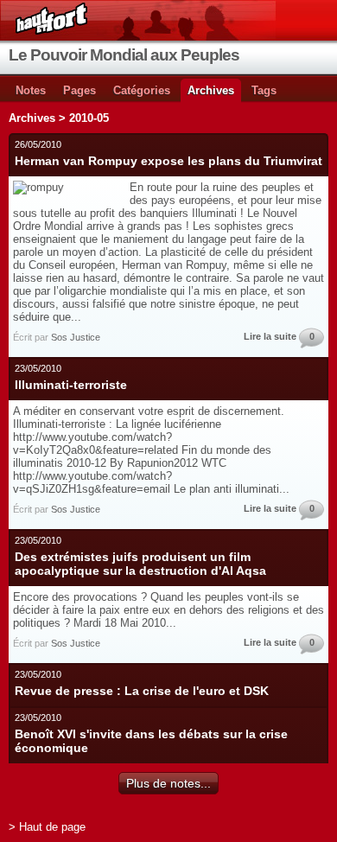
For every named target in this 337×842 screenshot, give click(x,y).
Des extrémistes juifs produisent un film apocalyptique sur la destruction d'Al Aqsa (140, 563)
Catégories (141, 90)
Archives (211, 90)
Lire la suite (270, 336)
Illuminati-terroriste (71, 385)
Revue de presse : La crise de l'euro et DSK (142, 691)
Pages (79, 90)
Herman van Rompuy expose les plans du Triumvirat (168, 161)
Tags (264, 90)
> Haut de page (47, 826)
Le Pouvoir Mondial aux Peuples (124, 55)
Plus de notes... (168, 783)
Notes (31, 90)
